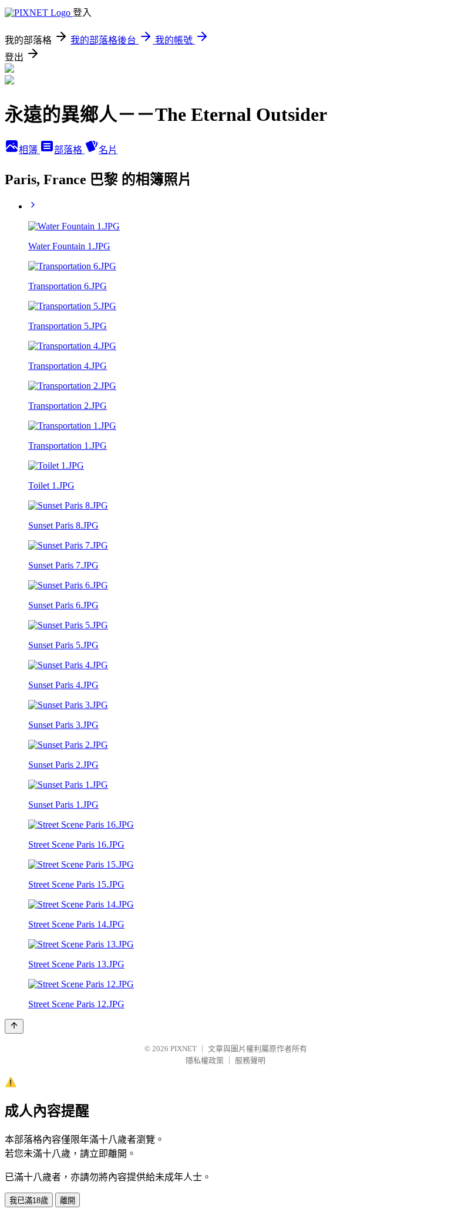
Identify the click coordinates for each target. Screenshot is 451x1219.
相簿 (29, 150)
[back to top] (14, 1026)
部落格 (69, 150)
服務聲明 (250, 1060)
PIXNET (183, 1048)
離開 (67, 1200)
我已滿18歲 (28, 1200)
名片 (108, 150)
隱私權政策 (205, 1060)
